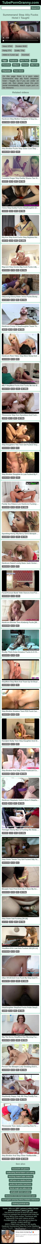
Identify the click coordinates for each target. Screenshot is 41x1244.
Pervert (25, 65)
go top (30, 1210)
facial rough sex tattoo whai (20, 1188)
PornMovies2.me (10, 1220)
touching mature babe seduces (20, 1176)
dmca (24, 1210)
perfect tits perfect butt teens (20, 1184)
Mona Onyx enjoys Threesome (21, 1216)
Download (25, 55)
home (5, 1208)
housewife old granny (20, 1169)
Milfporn (16, 65)
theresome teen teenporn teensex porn (20, 1196)
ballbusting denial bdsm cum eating (20, 1173)
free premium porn (25, 1214)
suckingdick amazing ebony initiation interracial (20, 1200)
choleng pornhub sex (20, 1204)
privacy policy (26, 1208)
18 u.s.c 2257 (14, 1208)
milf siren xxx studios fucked (20, 1180)
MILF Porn (24, 61)
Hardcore (13, 61)
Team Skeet (18, 71)
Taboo (33, 61)
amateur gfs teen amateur (20, 1192)
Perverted (6, 65)
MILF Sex (34, 65)
